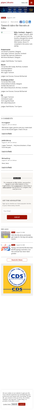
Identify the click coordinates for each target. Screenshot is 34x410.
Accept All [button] (21, 404)
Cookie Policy (7, 404)
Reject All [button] (14, 404)
